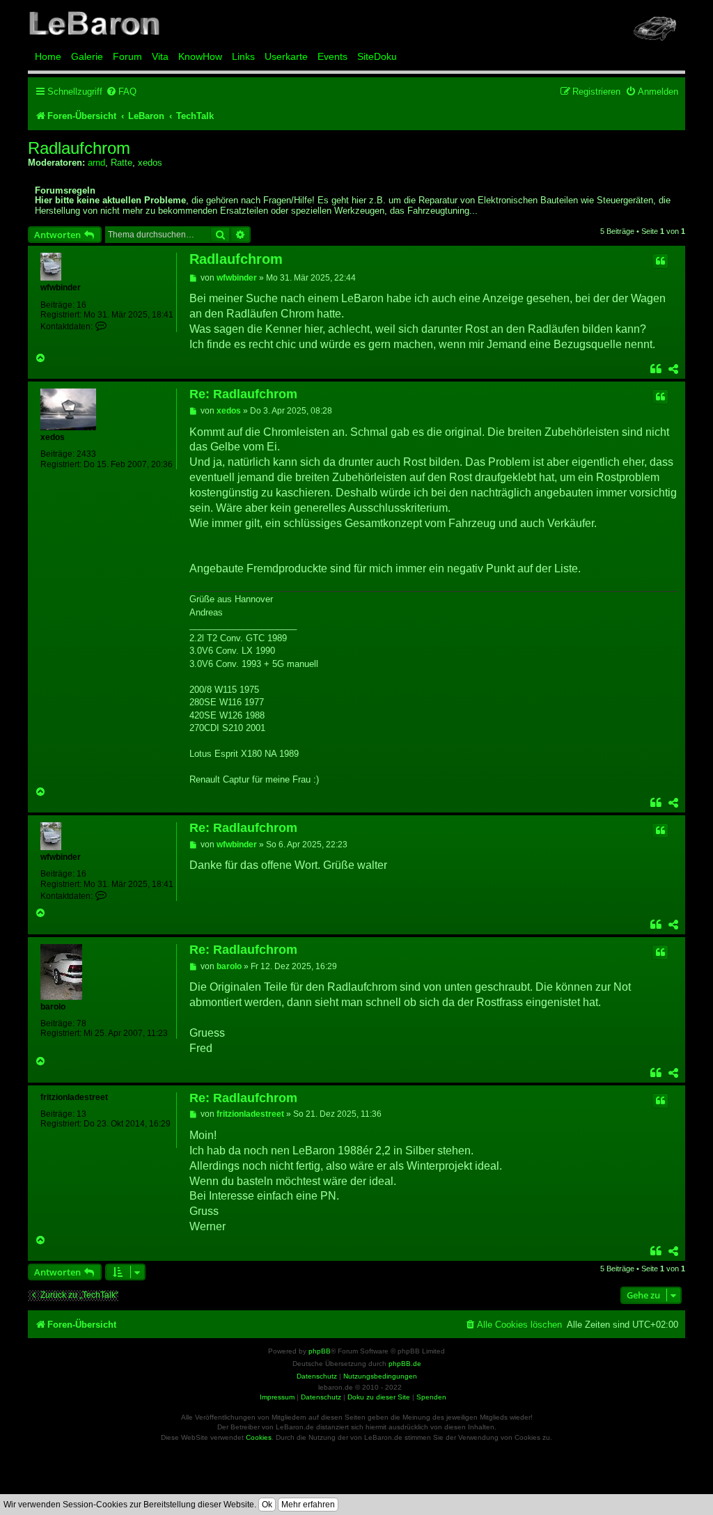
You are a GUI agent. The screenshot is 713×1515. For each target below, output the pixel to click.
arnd (96, 162)
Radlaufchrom (79, 148)
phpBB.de (405, 1363)
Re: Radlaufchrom (243, 394)
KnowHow (200, 56)
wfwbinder (60, 287)
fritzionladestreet (74, 1097)
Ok (267, 1504)
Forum (127, 56)
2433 (86, 454)
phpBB (319, 1351)
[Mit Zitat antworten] (660, 261)
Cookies (259, 1437)
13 (81, 1114)
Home (48, 56)
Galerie (87, 56)
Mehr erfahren (308, 1504)
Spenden (431, 1397)
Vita (160, 56)
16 (81, 305)
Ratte (121, 162)
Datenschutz (321, 1397)
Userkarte (286, 56)
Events (332, 56)
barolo (52, 1007)
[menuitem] (121, 91)
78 (81, 1023)
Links (243, 56)
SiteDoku (377, 56)
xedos (150, 162)
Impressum (277, 1397)
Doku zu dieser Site (378, 1397)
